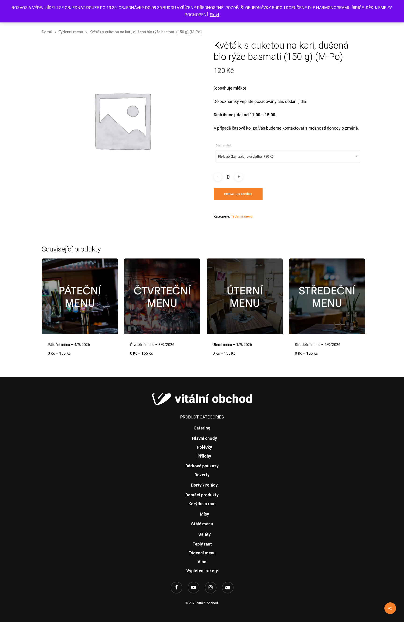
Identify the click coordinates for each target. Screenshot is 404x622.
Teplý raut (202, 544)
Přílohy (204, 456)
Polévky (204, 447)
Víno (202, 561)
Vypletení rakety (202, 570)
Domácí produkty (202, 494)
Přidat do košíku (238, 194)
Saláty (204, 534)
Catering (202, 428)
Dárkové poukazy (202, 465)
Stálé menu (202, 523)
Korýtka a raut (202, 503)
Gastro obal (223, 145)
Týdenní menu (71, 32)
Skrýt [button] (214, 14)
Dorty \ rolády (204, 485)
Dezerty (202, 474)
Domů (47, 32)
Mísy (204, 514)
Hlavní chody (204, 438)
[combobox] (288, 156)
